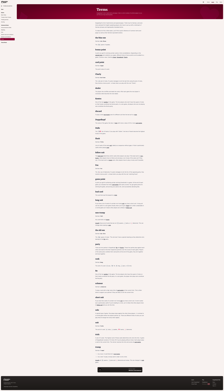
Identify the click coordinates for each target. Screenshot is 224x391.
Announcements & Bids (6, 27)
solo (108, 147)
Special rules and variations (7, 34)
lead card (100, 156)
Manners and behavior (6, 36)
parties (106, 102)
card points (139, 123)
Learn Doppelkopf (195, 382)
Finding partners (4, 19)
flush (127, 205)
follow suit (129, 207)
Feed (214, 385)
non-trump (107, 114)
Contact (214, 384)
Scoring (3, 22)
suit (111, 145)
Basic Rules (3, 15)
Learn (212, 2)
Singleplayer (205, 382)
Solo (2, 32)
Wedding (3, 29)
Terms (2, 39)
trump (110, 160)
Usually (97, 223)
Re (104, 239)
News (221, 2)
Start (2, 9)
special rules (98, 55)
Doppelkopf (120, 57)
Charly (126, 57)
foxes (114, 57)
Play (217, 2)
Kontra (122, 247)
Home (208, 2)
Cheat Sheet (4, 42)
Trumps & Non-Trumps (6, 17)
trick (135, 114)
